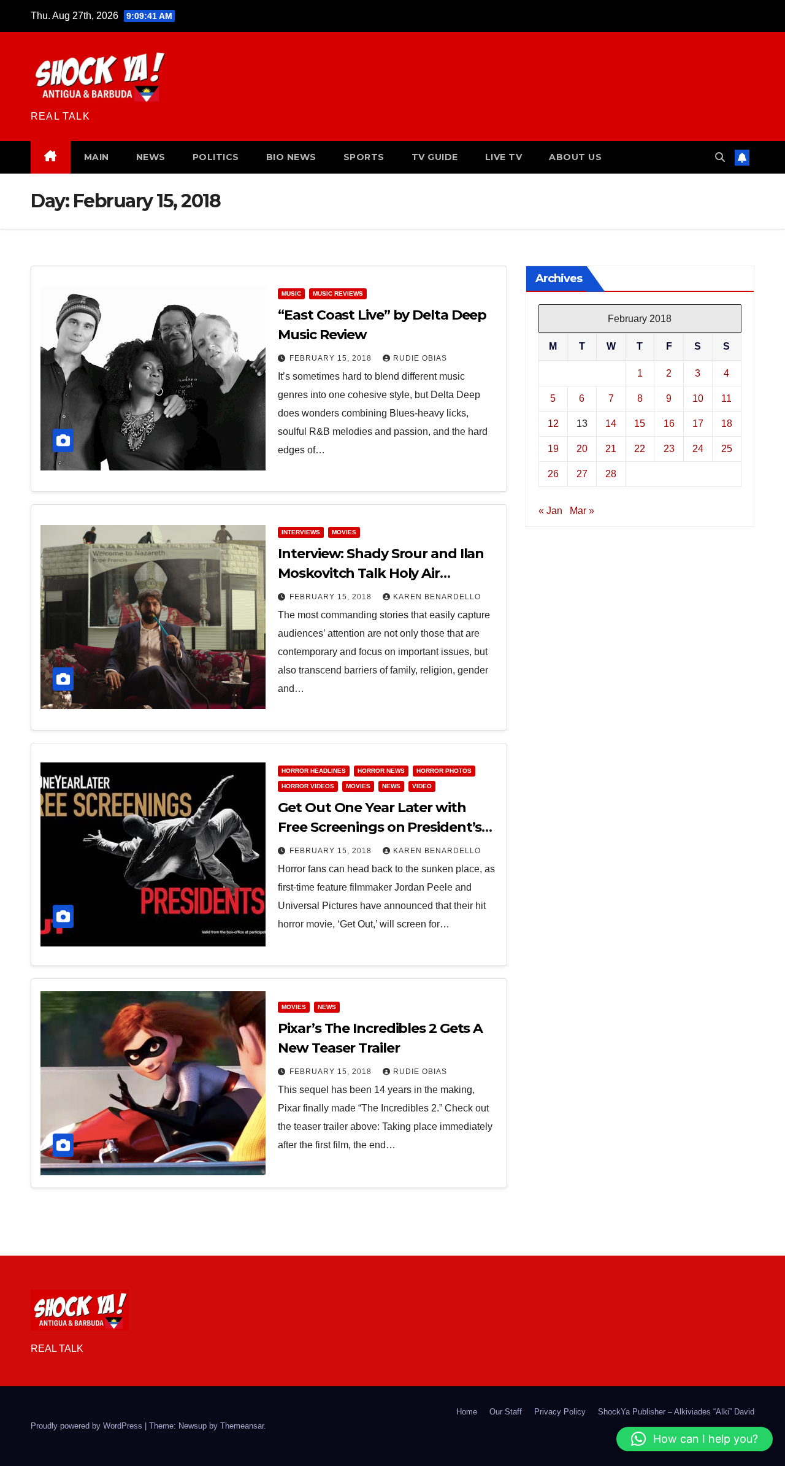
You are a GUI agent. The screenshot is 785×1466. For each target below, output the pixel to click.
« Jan (550, 510)
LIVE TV (504, 157)
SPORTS (364, 157)
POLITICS (216, 157)
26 (553, 473)
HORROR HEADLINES (313, 770)
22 (639, 448)
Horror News (381, 770)
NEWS (151, 157)
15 (639, 423)
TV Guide (435, 157)
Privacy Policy (560, 1411)
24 (697, 448)
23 (669, 448)
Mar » (582, 510)
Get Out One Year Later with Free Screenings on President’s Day (379, 827)
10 (697, 398)
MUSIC (291, 293)
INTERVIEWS (300, 532)
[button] (720, 157)
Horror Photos (444, 770)
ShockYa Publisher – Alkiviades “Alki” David (676, 1411)
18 (726, 423)
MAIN (96, 157)
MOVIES (344, 532)
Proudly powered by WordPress (88, 1425)
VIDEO (422, 786)
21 (610, 448)
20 (582, 448)
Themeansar (242, 1425)
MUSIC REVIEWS (338, 293)
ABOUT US (575, 157)
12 (553, 423)
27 (582, 473)
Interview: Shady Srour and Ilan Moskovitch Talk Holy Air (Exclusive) (381, 573)
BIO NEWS (291, 157)
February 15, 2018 (331, 358)
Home (466, 1411)
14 (610, 423)
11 (726, 398)
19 (553, 448)
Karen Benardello (437, 597)
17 (697, 423)
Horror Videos (307, 786)
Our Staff (505, 1411)
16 (669, 423)
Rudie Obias (420, 358)
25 (726, 448)
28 (610, 473)
